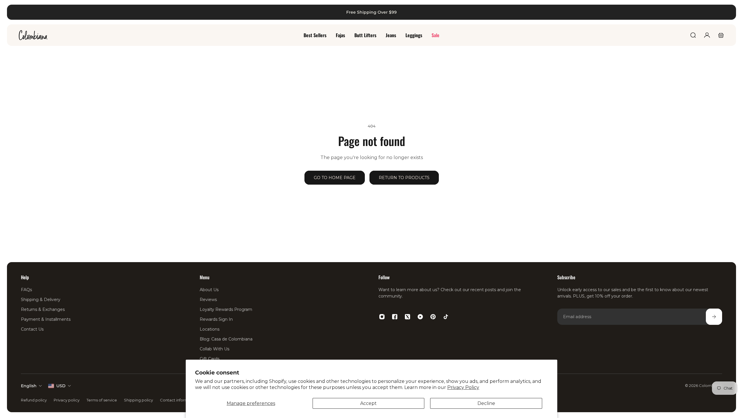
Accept (368, 403)
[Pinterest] (433, 316)
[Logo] (33, 35)
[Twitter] (407, 316)
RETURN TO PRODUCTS (404, 177)
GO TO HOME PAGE (335, 177)
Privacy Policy (463, 387)
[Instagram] (382, 316)
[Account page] (707, 35)
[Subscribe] (714, 317)
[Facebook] (394, 316)
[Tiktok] (445, 316)
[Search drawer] (693, 35)
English (29, 385)
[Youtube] (420, 316)
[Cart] (721, 35)
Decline (486, 403)
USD (61, 385)
